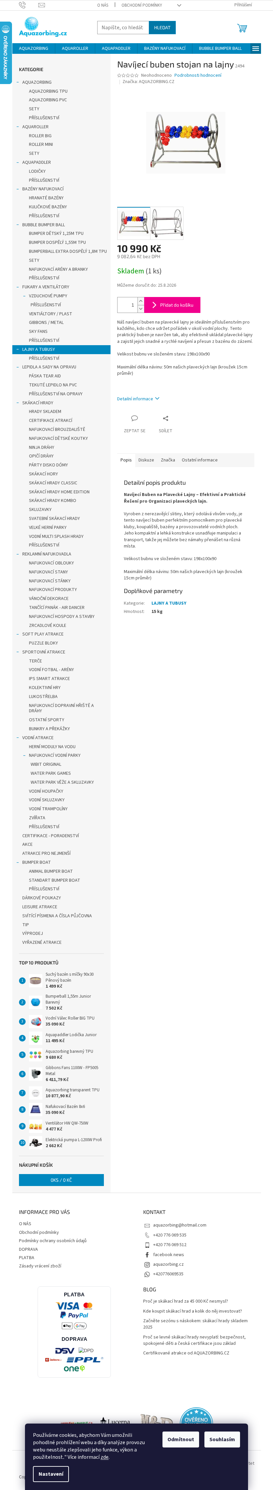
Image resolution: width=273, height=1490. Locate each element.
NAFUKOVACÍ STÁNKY (50, 581)
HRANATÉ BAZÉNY (46, 198)
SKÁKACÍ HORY (43, 474)
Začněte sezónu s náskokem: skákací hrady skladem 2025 (195, 1324)
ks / (61, 1180)
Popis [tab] (126, 460)
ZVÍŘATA (37, 818)
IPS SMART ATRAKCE (49, 678)
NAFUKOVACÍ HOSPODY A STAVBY (62, 616)
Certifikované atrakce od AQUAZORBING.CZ (186, 1353)
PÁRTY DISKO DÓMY (48, 465)
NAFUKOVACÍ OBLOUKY (51, 563)
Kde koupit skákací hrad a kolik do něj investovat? (192, 1311)
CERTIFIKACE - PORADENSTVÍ (50, 836)
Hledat (162, 27)
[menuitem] (33, 48)
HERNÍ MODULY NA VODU (52, 747)
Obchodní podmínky (142, 5)
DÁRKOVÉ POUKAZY (41, 898)
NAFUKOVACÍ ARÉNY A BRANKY (58, 269)
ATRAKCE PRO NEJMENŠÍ (46, 853)
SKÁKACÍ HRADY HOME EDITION (59, 492)
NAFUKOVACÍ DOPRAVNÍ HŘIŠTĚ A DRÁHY (61, 708)
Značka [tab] (168, 460)
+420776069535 (168, 1274)
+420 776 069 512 (169, 1245)
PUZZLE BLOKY (43, 643)
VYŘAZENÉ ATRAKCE (42, 942)
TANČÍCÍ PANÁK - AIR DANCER (57, 607)
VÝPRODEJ (32, 933)
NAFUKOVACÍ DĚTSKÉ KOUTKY (58, 438)
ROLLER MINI (41, 144)
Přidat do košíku (176, 305)
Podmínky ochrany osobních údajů (53, 1241)
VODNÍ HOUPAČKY (46, 791)
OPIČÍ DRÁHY (41, 456)
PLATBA (26, 1257)
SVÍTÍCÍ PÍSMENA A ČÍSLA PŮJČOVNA (57, 916)
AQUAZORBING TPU (48, 91)
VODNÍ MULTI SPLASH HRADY (56, 536)
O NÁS (102, 5)
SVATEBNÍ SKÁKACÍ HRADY (54, 518)
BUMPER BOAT (36, 862)
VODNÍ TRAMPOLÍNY (48, 809)
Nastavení (51, 1474)
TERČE (35, 661)
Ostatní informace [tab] (200, 460)
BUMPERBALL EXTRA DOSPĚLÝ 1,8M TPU (68, 251)
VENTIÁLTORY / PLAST (50, 314)
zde (105, 1457)
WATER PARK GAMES (51, 773)
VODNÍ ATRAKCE (38, 738)
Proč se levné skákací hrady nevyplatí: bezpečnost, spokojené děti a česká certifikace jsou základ (194, 1340)
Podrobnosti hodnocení (197, 75)
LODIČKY (37, 171)
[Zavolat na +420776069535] (29, 5)
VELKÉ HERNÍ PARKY (48, 527)
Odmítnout (180, 1439)
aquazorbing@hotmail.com (179, 1225)
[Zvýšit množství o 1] (140, 301)
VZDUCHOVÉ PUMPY (48, 296)
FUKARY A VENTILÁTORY (45, 287)
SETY (34, 109)
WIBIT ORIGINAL (46, 764)
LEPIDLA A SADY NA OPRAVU (49, 367)
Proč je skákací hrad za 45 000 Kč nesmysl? (185, 1301)
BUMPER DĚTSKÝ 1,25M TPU (56, 233)
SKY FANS (38, 331)
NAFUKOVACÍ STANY (48, 572)
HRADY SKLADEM (45, 411)
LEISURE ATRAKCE (39, 907)
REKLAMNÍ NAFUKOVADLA (46, 554)
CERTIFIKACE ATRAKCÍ (50, 420)
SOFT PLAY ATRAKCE (43, 634)
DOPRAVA (28, 1249)
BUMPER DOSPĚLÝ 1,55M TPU (57, 242)
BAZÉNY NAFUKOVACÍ (43, 189)
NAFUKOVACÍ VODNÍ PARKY (55, 755)
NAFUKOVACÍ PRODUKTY (53, 589)
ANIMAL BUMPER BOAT (51, 871)
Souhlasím (222, 1439)
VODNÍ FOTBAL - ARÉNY (51, 669)
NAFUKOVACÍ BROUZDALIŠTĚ (57, 429)
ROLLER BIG (40, 136)
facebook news (168, 1254)
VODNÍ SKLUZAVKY (47, 800)
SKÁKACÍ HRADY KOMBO (52, 500)
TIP (25, 925)
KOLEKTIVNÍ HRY (45, 687)
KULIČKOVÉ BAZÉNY (48, 207)
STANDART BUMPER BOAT (54, 880)
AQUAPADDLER (36, 162)
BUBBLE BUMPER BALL (43, 225)
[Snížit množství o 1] (140, 309)
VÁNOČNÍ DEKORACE (49, 598)
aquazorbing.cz (168, 1264)
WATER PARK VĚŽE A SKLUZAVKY (62, 782)
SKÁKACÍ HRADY (37, 403)
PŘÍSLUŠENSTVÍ (44, 118)
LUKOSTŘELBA (43, 696)
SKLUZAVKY (40, 509)
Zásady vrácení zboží (40, 1266)
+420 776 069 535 (169, 1235)
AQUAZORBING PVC (48, 100)
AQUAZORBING (37, 82)
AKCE (27, 844)
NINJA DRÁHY (41, 447)
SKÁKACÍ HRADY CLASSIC (53, 483)
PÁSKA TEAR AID (45, 376)
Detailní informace (135, 399)
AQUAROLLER (35, 127)
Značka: (148, 81)
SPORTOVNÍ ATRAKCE (43, 652)
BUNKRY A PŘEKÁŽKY (49, 729)
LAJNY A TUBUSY (38, 349)
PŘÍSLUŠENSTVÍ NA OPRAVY (56, 394)
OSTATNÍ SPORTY (46, 720)
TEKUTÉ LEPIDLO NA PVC (53, 385)
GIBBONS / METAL (46, 322)
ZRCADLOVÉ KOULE (47, 625)
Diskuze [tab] (146, 460)
